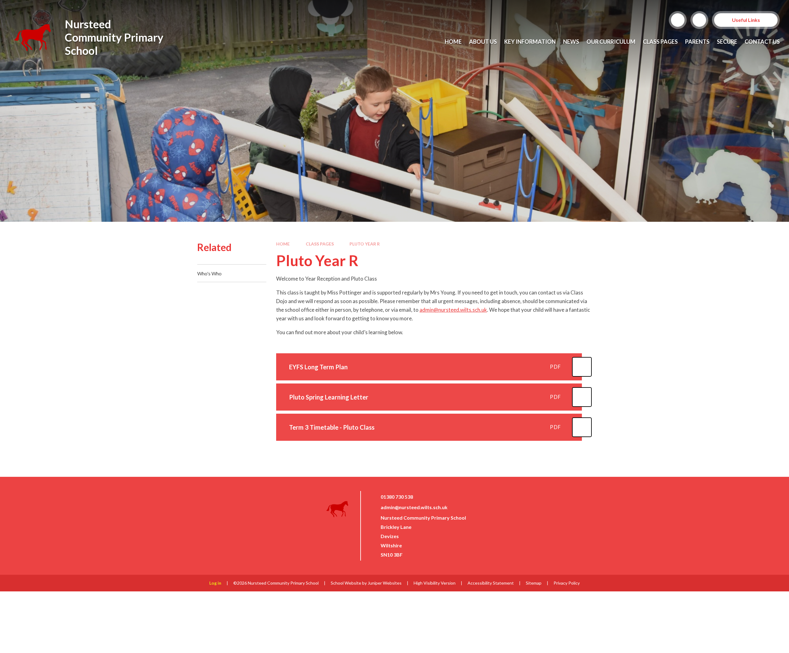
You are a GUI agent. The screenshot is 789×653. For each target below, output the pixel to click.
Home (283, 243)
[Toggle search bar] (678, 20)
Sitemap (534, 583)
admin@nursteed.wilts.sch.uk (453, 309)
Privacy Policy (567, 583)
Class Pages (320, 243)
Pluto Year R (365, 243)
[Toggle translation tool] (699, 20)
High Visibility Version (435, 583)
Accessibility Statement (491, 583)
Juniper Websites (385, 583)
